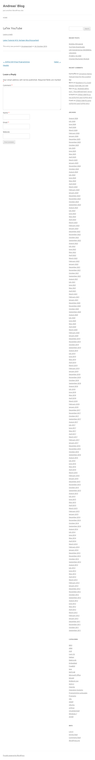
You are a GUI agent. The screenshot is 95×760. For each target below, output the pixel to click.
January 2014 (73, 550)
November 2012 (75, 592)
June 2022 (72, 249)
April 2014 (72, 541)
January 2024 (73, 193)
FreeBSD (72, 666)
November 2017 (75, 413)
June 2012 (72, 603)
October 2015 (74, 487)
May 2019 (72, 359)
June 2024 (72, 178)
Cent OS (72, 654)
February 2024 (74, 190)
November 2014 (75, 520)
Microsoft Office (75, 675)
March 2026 (73, 130)
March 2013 (73, 580)
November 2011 (75, 624)
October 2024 (74, 169)
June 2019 (72, 356)
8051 (70, 645)
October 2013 (74, 559)
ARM (70, 648)
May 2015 (72, 502)
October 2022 (74, 237)
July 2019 (72, 353)
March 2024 (73, 187)
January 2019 (73, 371)
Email (6, 122)
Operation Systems (76, 690)
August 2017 (73, 422)
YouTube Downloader (77, 47)
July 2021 (72, 282)
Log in (71, 731)
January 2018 (73, 407)
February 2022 (74, 261)
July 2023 (72, 211)
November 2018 (75, 377)
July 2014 (72, 532)
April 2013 (72, 577)
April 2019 (72, 362)
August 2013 (73, 565)
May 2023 (72, 216)
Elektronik (72, 660)
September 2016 (75, 455)
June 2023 (72, 213)
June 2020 (72, 321)
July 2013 (72, 568)
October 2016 (74, 452)
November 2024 (75, 166)
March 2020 (73, 330)
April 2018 (72, 398)
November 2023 (75, 199)
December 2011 (74, 621)
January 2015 (73, 514)
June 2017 (72, 428)
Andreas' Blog (13, 6)
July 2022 (72, 246)
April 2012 (72, 609)
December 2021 (74, 267)
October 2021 (74, 273)
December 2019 (74, 339)
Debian (71, 657)
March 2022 (73, 258)
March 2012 (73, 612)
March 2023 (73, 222)
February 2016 (74, 475)
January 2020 (73, 336)
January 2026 (73, 136)
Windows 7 (73, 714)
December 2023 (74, 196)
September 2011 (75, 630)
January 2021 (73, 300)
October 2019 (74, 344)
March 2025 (73, 160)
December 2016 (74, 446)
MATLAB (72, 672)
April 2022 (72, 255)
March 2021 (73, 294)
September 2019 (75, 347)
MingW (71, 678)
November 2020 (75, 306)
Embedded (73, 663)
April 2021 (72, 291)
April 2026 (72, 127)
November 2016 (75, 449)
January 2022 (73, 264)
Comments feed (75, 737)
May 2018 (72, 395)
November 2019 (75, 341)
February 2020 (74, 333)
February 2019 (74, 368)
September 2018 (75, 383)
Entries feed (73, 734)
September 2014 (75, 526)
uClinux (71, 708)
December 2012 (74, 589)
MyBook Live (73, 681)
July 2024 (72, 175)
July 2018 (72, 389)
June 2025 (72, 151)
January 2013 (73, 586)
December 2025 (74, 139)
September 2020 (75, 312)
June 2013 (72, 571)
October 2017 (74, 416)
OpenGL (72, 687)
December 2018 (74, 374)
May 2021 (72, 288)
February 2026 (74, 133)
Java (70, 669)
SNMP (71, 702)
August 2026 (73, 118)
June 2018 (72, 392)
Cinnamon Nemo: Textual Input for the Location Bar (80, 77)
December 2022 (74, 231)
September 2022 (75, 240)
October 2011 (74, 627)
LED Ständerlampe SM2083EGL (80, 50)
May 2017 (72, 431)
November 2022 (75, 234)
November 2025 (75, 142)
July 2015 (72, 496)
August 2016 (73, 458)
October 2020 (74, 309)
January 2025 (73, 163)
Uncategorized (26, 46)
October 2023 (74, 202)
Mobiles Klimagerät (76, 44)
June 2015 (72, 499)
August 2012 (73, 600)
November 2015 (75, 484)
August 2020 (73, 315)
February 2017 (74, 440)
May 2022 (72, 252)
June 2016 (72, 464)
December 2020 (74, 303)
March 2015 (73, 508)
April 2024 (72, 184)
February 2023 (74, 225)
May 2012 (72, 606)
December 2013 (74, 553)
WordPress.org (74, 740)
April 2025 (72, 157)
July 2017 (72, 425)
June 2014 (72, 535)
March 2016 (73, 472)
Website (6, 132)
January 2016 (73, 478)
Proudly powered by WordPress (13, 755)
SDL (70, 699)
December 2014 (74, 517)
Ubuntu (72, 705)
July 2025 (72, 148)
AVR (70, 651)
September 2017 (75, 419)
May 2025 (72, 154)
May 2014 (72, 538)
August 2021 (73, 279)
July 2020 (72, 318)
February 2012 (74, 615)
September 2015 (75, 490)
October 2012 (74, 595)
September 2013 (75, 562)
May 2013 (72, 574)
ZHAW (71, 717)
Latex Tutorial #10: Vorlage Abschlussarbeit (21, 40)
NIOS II (71, 684)
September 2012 (75, 598)
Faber (57, 62)
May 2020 (72, 324)
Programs (72, 696)
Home (5, 18)
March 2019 (73, 365)
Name (6, 113)
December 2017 (74, 410)
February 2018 (74, 404)
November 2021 (75, 270)
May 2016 (72, 467)
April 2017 (72, 434)
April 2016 (72, 470)
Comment (7, 85)
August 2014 (73, 529)
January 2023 (73, 228)
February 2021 (74, 297)
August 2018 (73, 386)
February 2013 (74, 583)
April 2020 (72, 327)
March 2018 (73, 401)
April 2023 (72, 219)
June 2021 (72, 285)
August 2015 (73, 493)
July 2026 (72, 121)
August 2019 (73, 350)
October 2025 (74, 145)
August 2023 (73, 208)
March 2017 (73, 437)
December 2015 (74, 481)
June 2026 (72, 124)
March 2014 (73, 544)
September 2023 (75, 205)
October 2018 (74, 380)
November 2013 (75, 556)
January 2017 (73, 443)
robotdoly (72, 53)
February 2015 (74, 511)
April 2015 (72, 505)
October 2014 (74, 523)
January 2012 (73, 618)
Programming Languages (78, 693)
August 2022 (73, 243)
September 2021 (75, 276)
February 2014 (74, 547)
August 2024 (73, 172)
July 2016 (72, 461)
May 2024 (72, 181)
